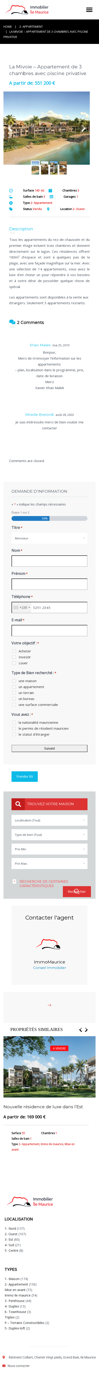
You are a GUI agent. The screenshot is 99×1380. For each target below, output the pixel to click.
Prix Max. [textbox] (21, 863)
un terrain (26, 692)
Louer (23, 663)
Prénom (20, 573)
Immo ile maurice (18, 1295)
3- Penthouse (15, 1301)
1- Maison (12, 1279)
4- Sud (9, 1245)
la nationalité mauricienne (38, 722)
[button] (89, 10)
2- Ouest (11, 1234)
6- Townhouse (15, 1312)
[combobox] (49, 538)
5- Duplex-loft (15, 1328)
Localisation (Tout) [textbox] (27, 820)
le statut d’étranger (34, 734)
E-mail (18, 619)
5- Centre (11, 1250)
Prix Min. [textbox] (21, 849)
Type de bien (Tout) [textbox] (28, 835)
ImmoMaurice (49, 962)
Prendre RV (24, 776)
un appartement (31, 686)
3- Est (9, 1239)
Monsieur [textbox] (21, 538)
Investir (25, 657)
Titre (17, 527)
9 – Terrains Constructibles (24, 1323)
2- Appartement (31, 26)
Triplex (10, 1317)
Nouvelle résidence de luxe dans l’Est (43, 1106)
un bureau (26, 698)
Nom (17, 550)
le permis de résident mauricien (44, 728)
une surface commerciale (38, 704)
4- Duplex (12, 1306)
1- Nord (10, 1228)
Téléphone (22, 596)
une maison (28, 680)
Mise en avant (15, 1290)
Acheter (25, 651)
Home (7, 26)
